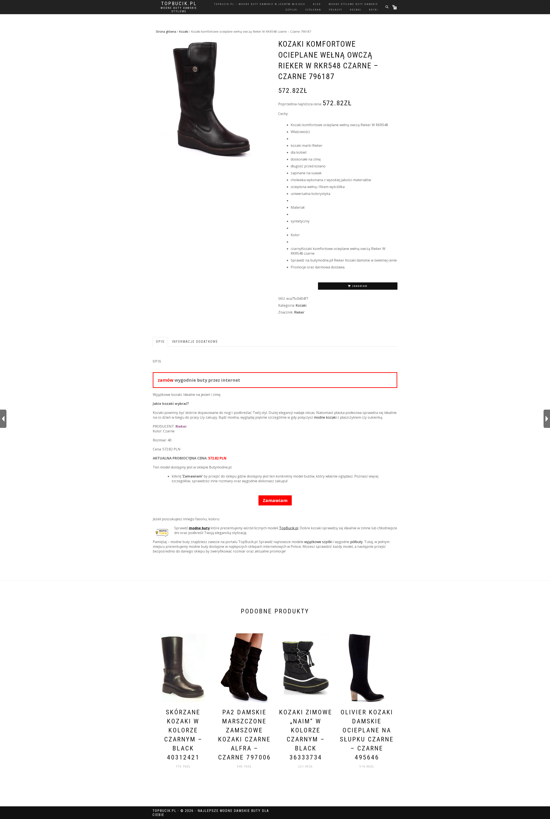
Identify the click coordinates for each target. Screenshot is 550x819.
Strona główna (166, 31)
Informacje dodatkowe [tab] (195, 342)
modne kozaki (325, 417)
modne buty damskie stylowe (179, 9)
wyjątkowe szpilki (318, 541)
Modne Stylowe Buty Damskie (353, 4)
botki (373, 9)
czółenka (313, 9)
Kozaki (183, 31)
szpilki (292, 9)
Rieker (299, 312)
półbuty (335, 9)
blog (317, 4)
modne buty (199, 528)
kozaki (355, 9)
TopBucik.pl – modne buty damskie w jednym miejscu (259, 4)
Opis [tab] (160, 342)
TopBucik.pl (179, 3)
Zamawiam (359, 286)
